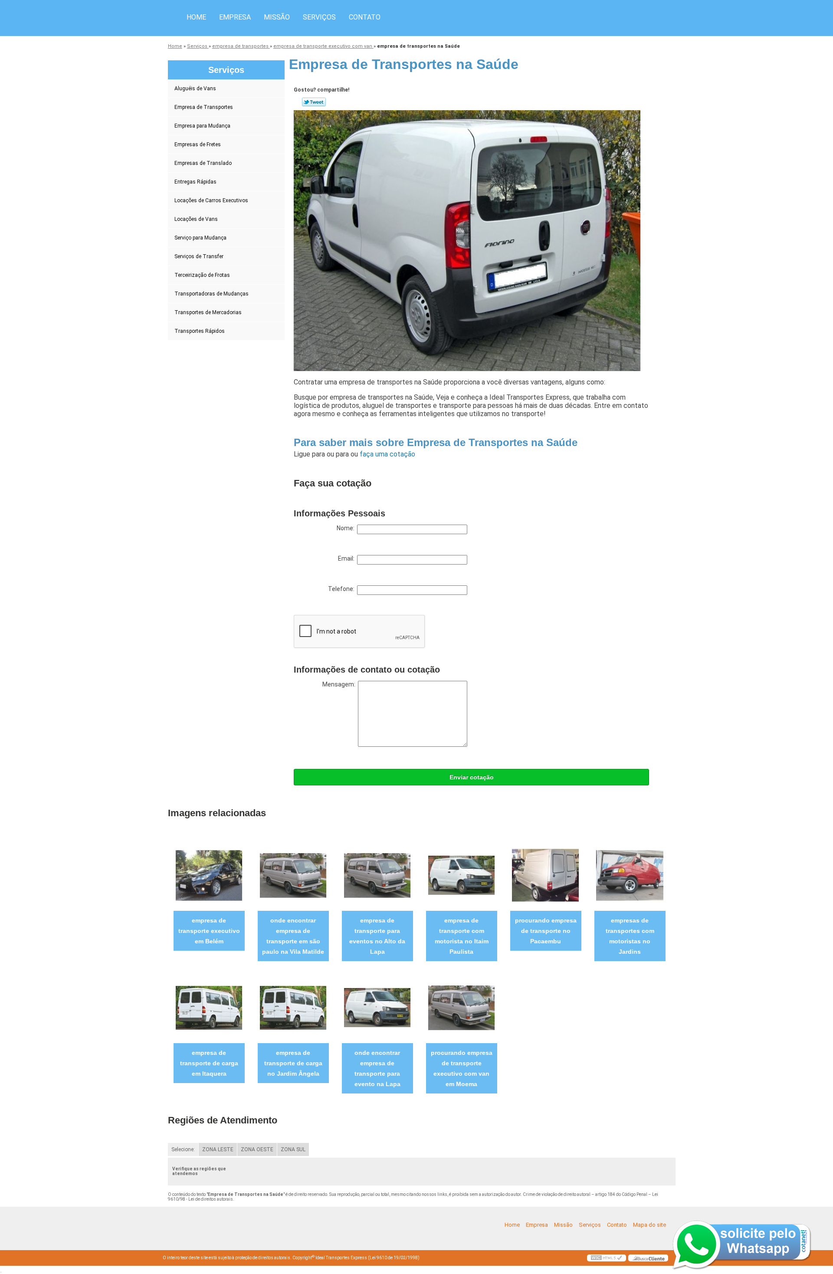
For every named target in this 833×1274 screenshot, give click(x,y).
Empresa (235, 17)
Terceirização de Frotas (202, 275)
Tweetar (314, 102)
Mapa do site (649, 1224)
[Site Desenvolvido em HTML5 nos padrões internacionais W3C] (606, 1257)
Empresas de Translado (203, 163)
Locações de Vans (196, 219)
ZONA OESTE (257, 1149)
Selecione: (183, 1149)
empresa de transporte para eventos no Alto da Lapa (377, 936)
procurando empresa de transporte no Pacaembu (546, 931)
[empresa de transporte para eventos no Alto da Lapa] (377, 875)
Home (196, 17)
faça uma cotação (387, 454)
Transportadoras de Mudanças (211, 294)
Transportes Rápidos (199, 331)
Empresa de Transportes (203, 107)
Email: (347, 558)
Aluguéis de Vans (195, 88)
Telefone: (342, 588)
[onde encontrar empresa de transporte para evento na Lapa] (377, 1007)
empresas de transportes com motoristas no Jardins (630, 936)
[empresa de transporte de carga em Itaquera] (209, 1007)
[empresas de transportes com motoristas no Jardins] (629, 875)
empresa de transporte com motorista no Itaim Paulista (462, 936)
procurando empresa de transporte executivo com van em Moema (461, 1068)
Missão (277, 17)
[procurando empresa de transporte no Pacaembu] (545, 875)
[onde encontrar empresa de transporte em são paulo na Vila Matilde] (293, 875)
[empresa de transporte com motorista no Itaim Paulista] (461, 875)
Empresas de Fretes (197, 144)
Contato (364, 17)
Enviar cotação (471, 777)
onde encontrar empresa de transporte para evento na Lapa (377, 1068)
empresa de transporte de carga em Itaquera (209, 1063)
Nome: (347, 528)
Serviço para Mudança (200, 238)
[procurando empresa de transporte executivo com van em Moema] (461, 1007)
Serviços (319, 17)
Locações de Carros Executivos (211, 200)
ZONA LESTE (217, 1149)
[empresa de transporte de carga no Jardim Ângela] (293, 1007)
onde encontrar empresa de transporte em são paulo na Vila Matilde (293, 936)
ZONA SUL (293, 1149)
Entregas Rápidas (195, 182)
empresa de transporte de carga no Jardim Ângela (293, 1063)
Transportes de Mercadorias (208, 312)
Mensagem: (340, 684)
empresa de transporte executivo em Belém (209, 931)
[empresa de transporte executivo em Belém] (209, 875)
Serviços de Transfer (198, 256)
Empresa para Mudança (202, 126)
